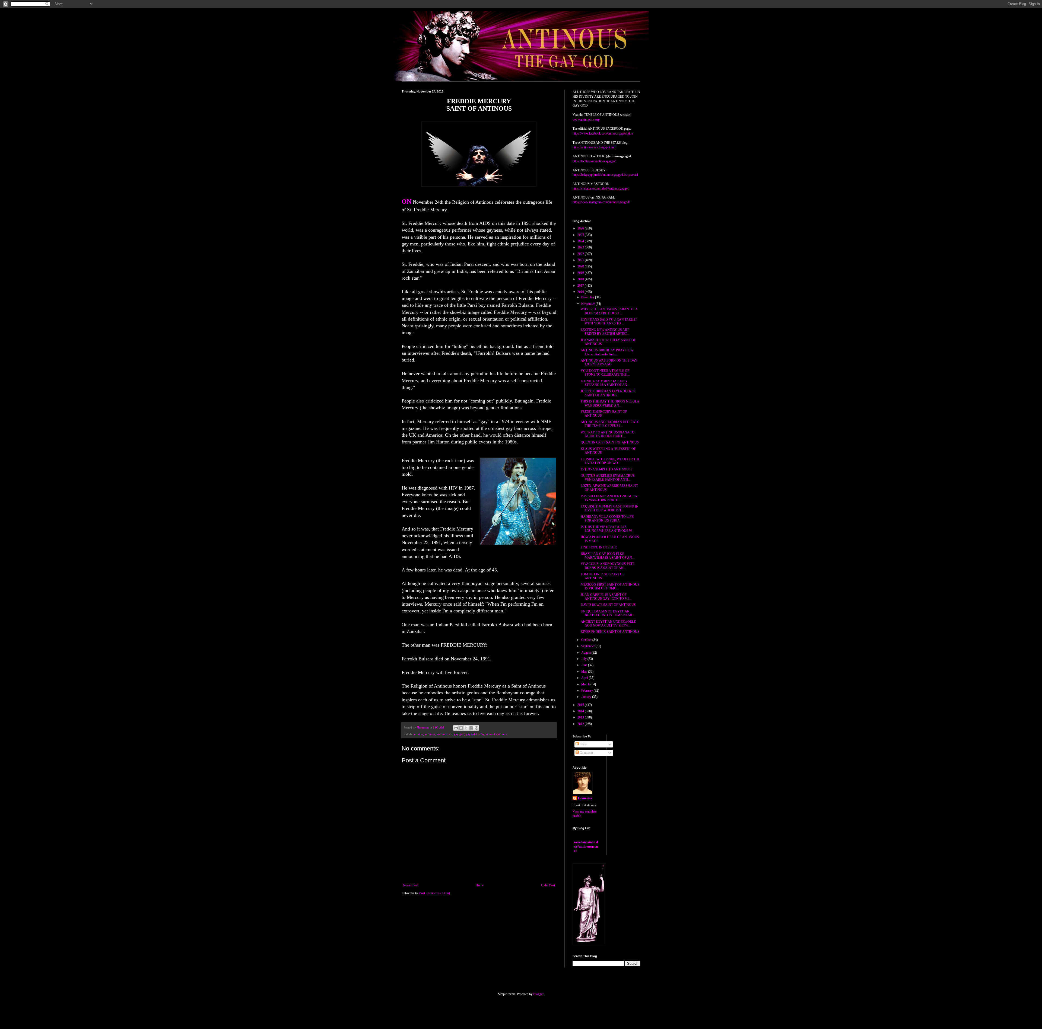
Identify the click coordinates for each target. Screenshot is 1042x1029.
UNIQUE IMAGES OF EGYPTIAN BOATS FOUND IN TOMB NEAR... (608, 613)
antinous (442, 734)
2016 (581, 292)
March (585, 684)
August (586, 652)
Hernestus (585, 798)
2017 (581, 285)
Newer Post (410, 885)
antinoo (418, 734)
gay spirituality (475, 734)
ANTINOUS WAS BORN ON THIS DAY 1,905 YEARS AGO (609, 362)
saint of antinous (496, 734)
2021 (581, 260)
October (586, 640)
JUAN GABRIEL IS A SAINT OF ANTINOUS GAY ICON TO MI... (606, 596)
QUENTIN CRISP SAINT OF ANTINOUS (610, 442)
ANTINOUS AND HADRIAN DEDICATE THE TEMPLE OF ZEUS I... (610, 424)
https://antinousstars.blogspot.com (594, 147)
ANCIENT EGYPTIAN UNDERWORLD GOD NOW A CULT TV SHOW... (608, 623)
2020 (581, 266)
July (584, 659)
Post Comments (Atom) (434, 893)
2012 (581, 724)
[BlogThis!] (461, 728)
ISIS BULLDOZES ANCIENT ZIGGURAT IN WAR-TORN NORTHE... (610, 498)
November (588, 304)
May (584, 671)
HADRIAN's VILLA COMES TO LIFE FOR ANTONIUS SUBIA (607, 518)
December (588, 297)
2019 (581, 273)
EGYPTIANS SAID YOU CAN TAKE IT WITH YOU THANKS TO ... (609, 321)
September (588, 646)
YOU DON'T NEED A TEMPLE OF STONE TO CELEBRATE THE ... (605, 372)
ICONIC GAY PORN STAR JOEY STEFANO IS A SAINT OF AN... (605, 383)
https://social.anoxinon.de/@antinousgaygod (601, 188)
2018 (581, 279)
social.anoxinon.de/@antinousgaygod (586, 846)
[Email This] (456, 728)
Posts (583, 744)
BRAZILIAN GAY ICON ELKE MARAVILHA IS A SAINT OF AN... (607, 556)
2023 (581, 247)
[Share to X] (466, 728)
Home (480, 885)
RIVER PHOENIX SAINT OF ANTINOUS (610, 632)
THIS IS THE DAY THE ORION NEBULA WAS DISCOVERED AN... (610, 403)
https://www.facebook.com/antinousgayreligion (603, 133)
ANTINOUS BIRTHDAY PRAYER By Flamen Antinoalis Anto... (607, 352)
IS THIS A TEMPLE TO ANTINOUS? (606, 469)
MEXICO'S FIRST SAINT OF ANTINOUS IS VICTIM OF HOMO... (610, 586)
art (450, 734)
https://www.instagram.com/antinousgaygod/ (601, 202)
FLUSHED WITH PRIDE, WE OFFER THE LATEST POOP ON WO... (610, 461)
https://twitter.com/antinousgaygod (594, 161)
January (586, 697)
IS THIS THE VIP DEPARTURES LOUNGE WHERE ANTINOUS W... (607, 529)
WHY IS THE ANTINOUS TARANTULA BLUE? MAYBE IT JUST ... (609, 311)
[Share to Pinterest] (476, 728)
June (584, 665)
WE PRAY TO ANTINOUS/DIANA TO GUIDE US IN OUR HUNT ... (607, 434)
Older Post (548, 885)
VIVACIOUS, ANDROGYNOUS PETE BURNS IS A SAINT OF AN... (607, 566)
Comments (586, 753)
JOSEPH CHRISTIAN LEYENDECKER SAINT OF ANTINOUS (608, 393)
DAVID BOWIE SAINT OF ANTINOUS (608, 605)
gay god (459, 734)
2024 (581, 241)
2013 (581, 717)
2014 (581, 711)
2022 (581, 254)
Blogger (538, 994)
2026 (581, 228)
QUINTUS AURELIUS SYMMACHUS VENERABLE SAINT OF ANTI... (608, 477)
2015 (581, 705)
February (587, 690)
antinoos (430, 734)
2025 (581, 235)
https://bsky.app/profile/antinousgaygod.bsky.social (605, 175)
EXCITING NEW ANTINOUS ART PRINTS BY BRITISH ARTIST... (605, 331)
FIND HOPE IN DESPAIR (599, 547)
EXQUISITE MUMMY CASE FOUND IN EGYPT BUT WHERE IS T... (609, 508)
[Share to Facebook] (471, 728)
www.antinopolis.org (586, 119)
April (585, 678)
